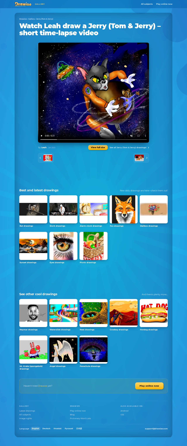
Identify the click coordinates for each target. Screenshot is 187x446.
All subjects (147, 4)
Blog (72, 414)
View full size (98, 147)
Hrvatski (58, 428)
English (35, 428)
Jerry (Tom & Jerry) (44, 19)
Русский (69, 428)
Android (124, 411)
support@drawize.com (156, 428)
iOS (122, 414)
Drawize (23, 19)
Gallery (31, 19)
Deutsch (46, 428)
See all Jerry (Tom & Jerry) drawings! (128, 147)
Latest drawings (27, 411)
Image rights (25, 418)
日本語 (79, 428)
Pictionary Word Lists (80, 418)
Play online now (164, 4)
